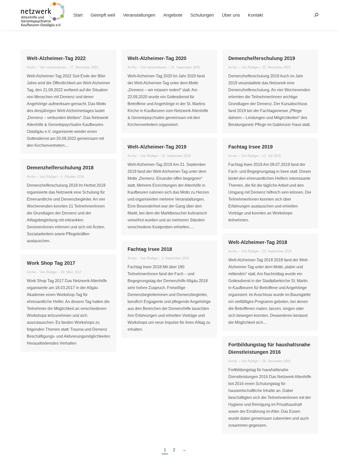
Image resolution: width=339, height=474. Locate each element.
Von (53, 67)
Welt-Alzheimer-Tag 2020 (157, 58)
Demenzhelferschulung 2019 (261, 58)
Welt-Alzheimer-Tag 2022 (56, 58)
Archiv (31, 67)
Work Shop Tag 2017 (51, 263)
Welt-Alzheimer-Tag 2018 (257, 242)
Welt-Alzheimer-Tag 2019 (157, 146)
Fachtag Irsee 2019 (250, 146)
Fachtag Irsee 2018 (150, 249)
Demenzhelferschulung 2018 (60, 167)
